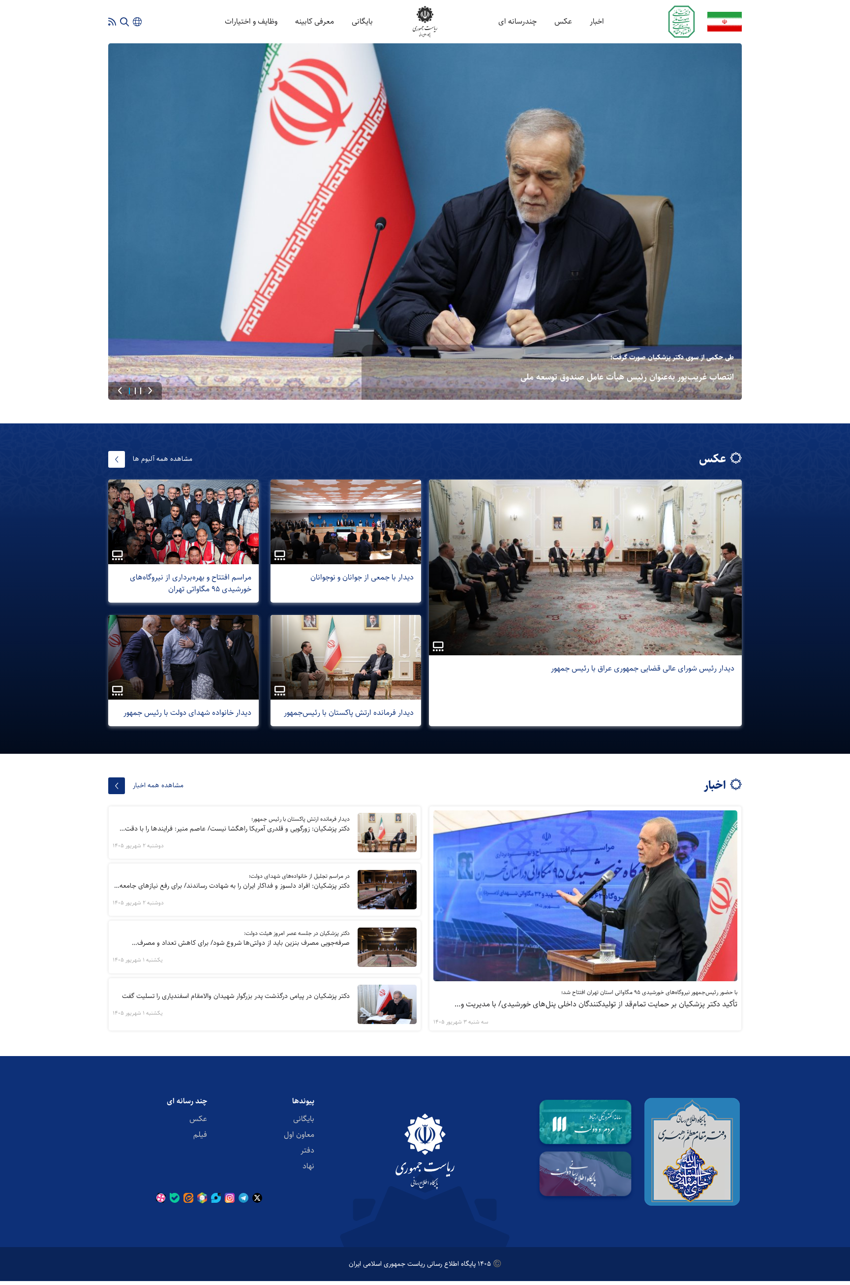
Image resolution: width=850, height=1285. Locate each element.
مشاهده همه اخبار (158, 785)
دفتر (307, 1150)
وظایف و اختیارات (251, 21)
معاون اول (299, 1134)
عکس (563, 21)
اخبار (597, 21)
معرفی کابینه (314, 21)
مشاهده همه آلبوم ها (162, 458)
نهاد (308, 1166)
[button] (150, 391)
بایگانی (362, 21)
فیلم (200, 1134)
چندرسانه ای (517, 21)
